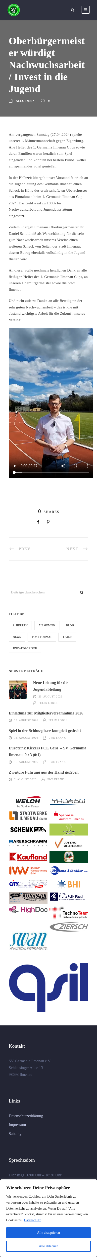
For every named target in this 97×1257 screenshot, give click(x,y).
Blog (70, 625)
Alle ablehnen (48, 1246)
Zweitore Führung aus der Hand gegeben (44, 772)
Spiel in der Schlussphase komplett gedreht (45, 730)
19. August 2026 (26, 720)
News (17, 636)
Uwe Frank (57, 737)
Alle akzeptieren (48, 1233)
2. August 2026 (25, 779)
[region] (48, 1218)
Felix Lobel (48, 702)
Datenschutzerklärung (26, 1116)
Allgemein (25, 100)
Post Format (42, 636)
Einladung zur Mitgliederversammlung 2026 (46, 713)
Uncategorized (25, 648)
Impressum (17, 1124)
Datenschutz (32, 1220)
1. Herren (20, 625)
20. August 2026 (51, 696)
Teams (67, 636)
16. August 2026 (26, 737)
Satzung (15, 1133)
